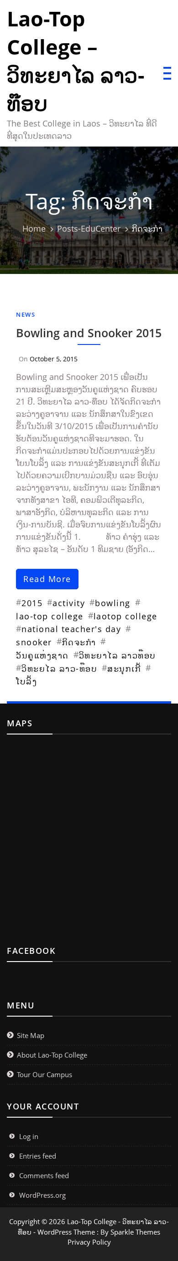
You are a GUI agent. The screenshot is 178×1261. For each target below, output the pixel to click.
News (25, 314)
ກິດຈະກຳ (79, 642)
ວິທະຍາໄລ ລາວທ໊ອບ (117, 655)
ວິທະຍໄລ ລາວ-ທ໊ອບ (59, 668)
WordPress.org (42, 1195)
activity (68, 603)
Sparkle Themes (135, 1231)
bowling (113, 603)
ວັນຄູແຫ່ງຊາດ (42, 655)
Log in (28, 1136)
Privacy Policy (89, 1241)
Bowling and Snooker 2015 (89, 332)
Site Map (30, 1035)
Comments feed (44, 1175)
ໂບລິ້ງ (26, 681)
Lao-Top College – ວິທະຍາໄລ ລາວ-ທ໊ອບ (75, 61)
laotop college (125, 616)
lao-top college (50, 616)
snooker (34, 642)
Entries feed (37, 1155)
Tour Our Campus (44, 1074)
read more (47, 578)
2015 (31, 603)
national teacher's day (71, 628)
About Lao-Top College (52, 1054)
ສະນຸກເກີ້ (124, 668)
